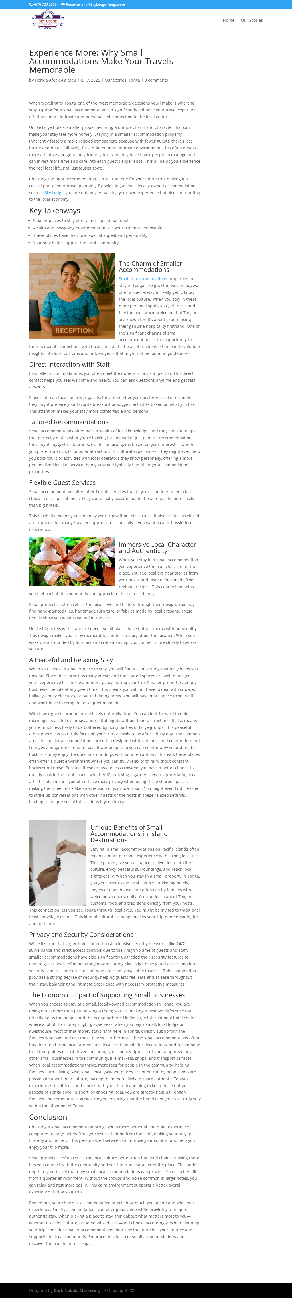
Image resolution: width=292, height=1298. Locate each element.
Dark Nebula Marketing (77, 1290)
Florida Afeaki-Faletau (55, 80)
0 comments (156, 80)
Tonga (134, 80)
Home (228, 20)
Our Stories (252, 20)
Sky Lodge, (54, 192)
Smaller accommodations (143, 278)
